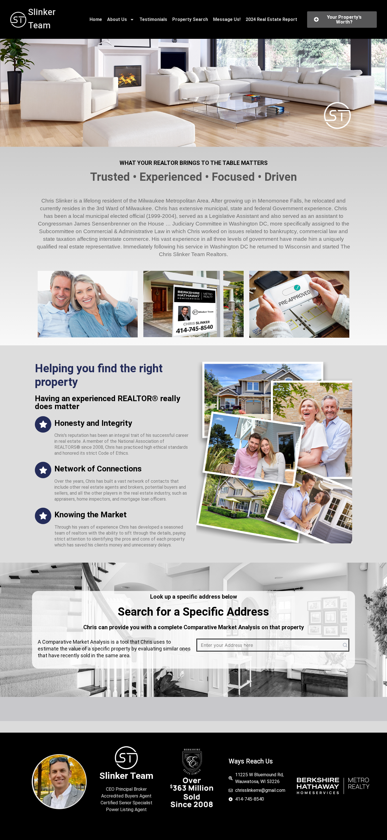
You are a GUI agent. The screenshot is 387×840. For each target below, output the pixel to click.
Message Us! (227, 19)
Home (96, 19)
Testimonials (153, 19)
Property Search (190, 19)
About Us (117, 19)
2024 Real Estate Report (271, 19)
